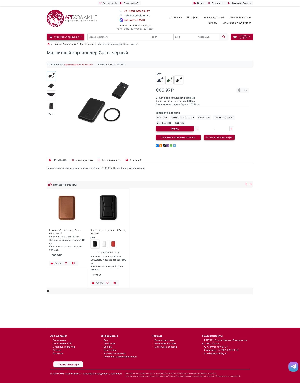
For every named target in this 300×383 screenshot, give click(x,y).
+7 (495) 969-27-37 (217, 346)
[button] (48, 291)
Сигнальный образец (165, 346)
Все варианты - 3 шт (109, 252)
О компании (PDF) (62, 343)
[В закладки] (245, 90)
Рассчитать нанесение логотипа (178, 137)
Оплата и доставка (214, 17)
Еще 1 (51, 114)
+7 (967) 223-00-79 (228, 350)
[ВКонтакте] (157, 145)
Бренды (108, 346)
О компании (175, 17)
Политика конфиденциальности (120, 356)
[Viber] (167, 145)
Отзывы (57, 350)
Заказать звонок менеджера (134, 25)
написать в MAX (134, 19)
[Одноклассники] (160, 145)
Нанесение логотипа (240, 17)
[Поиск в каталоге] (224, 37)
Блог (106, 340)
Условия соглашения (115, 353)
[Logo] (72, 18)
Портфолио (109, 343)
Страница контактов (64, 346)
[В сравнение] (239, 90)
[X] (164, 145)
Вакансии (58, 353)
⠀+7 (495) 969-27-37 (136, 11)
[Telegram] (174, 145)
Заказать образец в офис (219, 137)
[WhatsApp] (171, 145)
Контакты (213, 22)
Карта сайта (110, 350)
